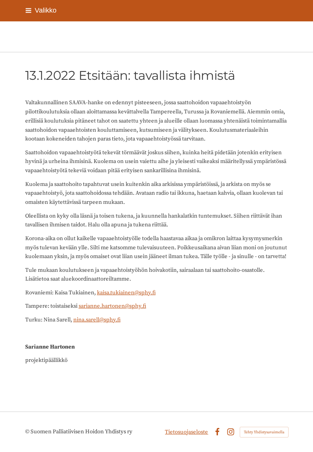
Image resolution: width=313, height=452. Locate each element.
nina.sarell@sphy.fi (97, 319)
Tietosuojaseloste (186, 432)
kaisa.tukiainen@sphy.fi (126, 292)
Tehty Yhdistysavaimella (264, 432)
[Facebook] (217, 432)
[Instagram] (231, 432)
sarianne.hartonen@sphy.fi (112, 306)
